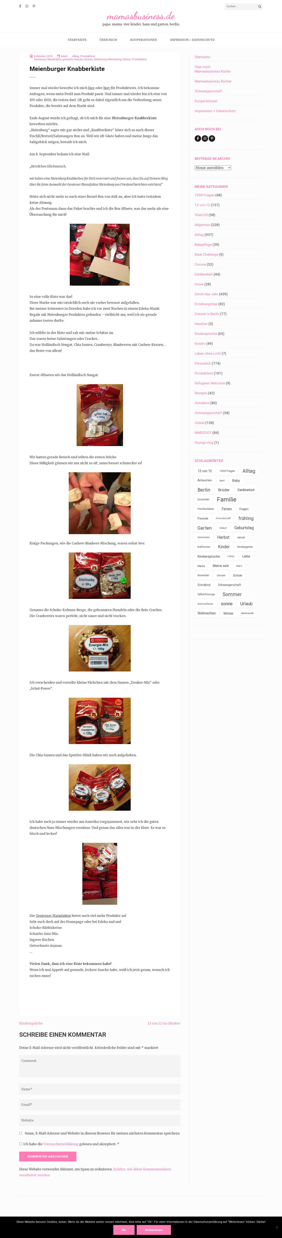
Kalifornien (204, 546)
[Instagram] (26, 6)
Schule (237, 575)
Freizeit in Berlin (207, 314)
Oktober (221, 575)
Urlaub (200, 423)
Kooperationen (143, 40)
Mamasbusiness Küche (212, 71)
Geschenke (204, 537)
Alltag (75, 56)
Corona (200, 264)
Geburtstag (244, 527)
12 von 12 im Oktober (164, 1023)
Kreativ (200, 344)
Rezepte (201, 393)
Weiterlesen (154, 1230)
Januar (241, 537)
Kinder (224, 546)
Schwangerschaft (208, 91)
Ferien (227, 509)
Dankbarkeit (204, 274)
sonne (227, 603)
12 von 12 (202, 205)
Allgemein (202, 225)
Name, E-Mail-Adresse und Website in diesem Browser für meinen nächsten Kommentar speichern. (102, 1133)
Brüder (224, 490)
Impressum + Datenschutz (192, 40)
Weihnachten (207, 613)
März (239, 565)
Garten (205, 528)
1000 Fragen (204, 195)
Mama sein (221, 566)
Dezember (203, 499)
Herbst (223, 537)
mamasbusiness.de (141, 15)
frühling (246, 518)
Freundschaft (223, 518)
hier (91, 88)
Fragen (244, 509)
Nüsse (127, 59)
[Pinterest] (34, 6)
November (203, 575)
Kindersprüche (31, 1023)
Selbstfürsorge (206, 594)
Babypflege (203, 245)
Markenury (100, 59)
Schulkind (202, 403)
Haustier (201, 324)
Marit (64, 56)
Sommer (232, 594)
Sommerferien (205, 603)
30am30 (201, 215)
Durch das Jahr (206, 294)
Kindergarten (245, 546)
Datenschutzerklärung (61, 1144)
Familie (226, 499)
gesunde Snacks (72, 59)
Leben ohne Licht (208, 353)
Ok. (124, 1230)
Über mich (108, 40)
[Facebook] (20, 6)
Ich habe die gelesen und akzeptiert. (71, 1144)
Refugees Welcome (210, 383)
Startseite (77, 40)
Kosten (88, 59)
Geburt (223, 528)
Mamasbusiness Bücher (213, 81)
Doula (199, 284)
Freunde (203, 518)
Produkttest (87, 56)
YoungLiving (204, 443)
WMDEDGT (203, 433)
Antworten (205, 480)
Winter (228, 613)
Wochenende (247, 613)
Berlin (204, 490)
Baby (236, 480)
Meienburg (115, 59)
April (222, 480)
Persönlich (203, 363)
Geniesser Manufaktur (47, 59)
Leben (231, 556)
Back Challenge (206, 254)
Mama (201, 566)
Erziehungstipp (206, 304)
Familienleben (206, 508)
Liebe (246, 556)
